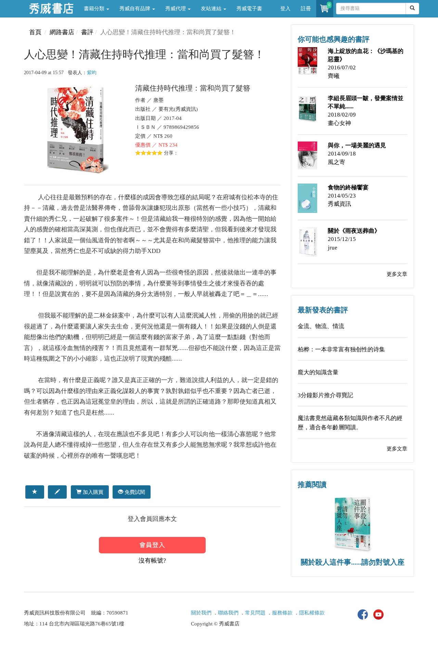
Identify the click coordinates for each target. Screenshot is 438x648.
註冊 (306, 8)
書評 (87, 32)
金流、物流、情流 (321, 326)
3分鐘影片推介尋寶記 (325, 395)
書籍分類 (95, 8)
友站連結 (212, 8)
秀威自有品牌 (135, 8)
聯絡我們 (228, 613)
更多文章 (397, 274)
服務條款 (282, 613)
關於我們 (201, 613)
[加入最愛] (34, 491)
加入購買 (92, 492)
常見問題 (255, 613)
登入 (285, 8)
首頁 (35, 32)
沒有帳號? (152, 560)
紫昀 (91, 72)
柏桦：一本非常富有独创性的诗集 (341, 349)
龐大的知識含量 (318, 372)
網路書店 (62, 32)
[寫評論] (57, 491)
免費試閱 (134, 492)
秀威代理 (176, 8)
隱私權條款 (312, 613)
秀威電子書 (249, 8)
